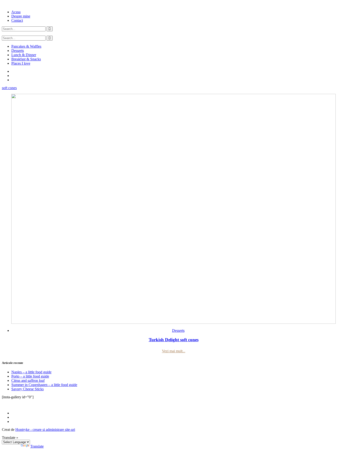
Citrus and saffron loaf (28, 380)
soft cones (9, 88)
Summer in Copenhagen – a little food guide (44, 385)
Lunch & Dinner (23, 55)
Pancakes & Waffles (26, 46)
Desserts (17, 51)
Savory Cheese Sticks (27, 389)
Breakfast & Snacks (26, 59)
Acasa (16, 12)
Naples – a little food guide (31, 372)
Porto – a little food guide (30, 376)
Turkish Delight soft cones (174, 339)
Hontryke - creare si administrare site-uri (45, 430)
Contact (17, 20)
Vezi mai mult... (173, 351)
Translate (37, 446)
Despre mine (20, 16)
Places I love (20, 63)
